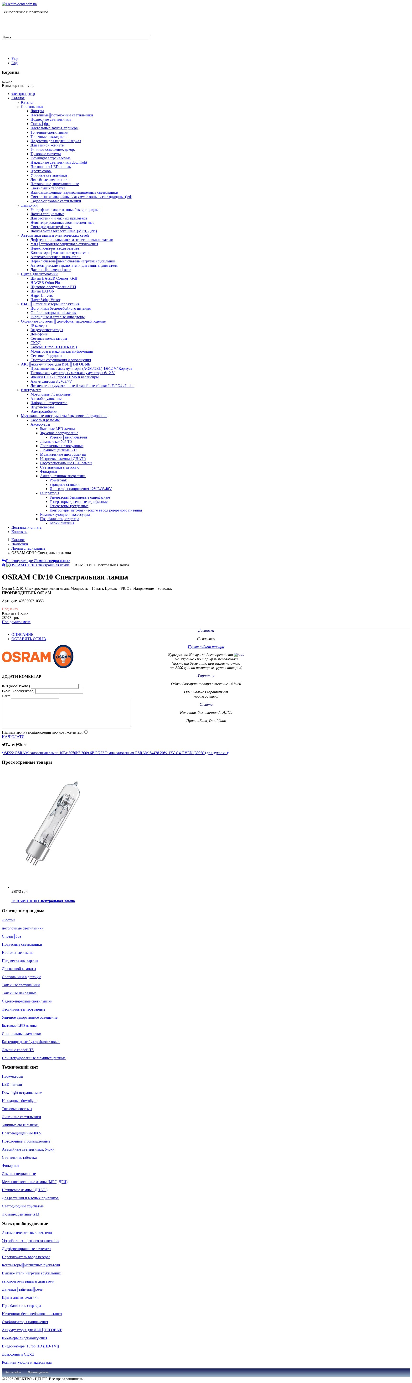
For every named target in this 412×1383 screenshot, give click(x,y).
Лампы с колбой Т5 (56, 441)
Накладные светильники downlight (59, 162)
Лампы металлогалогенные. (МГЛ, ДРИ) (64, 231)
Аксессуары (40, 424)
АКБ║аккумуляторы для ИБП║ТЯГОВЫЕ (55, 364)
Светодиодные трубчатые (51, 227)
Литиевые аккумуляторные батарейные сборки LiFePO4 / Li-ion (82, 386)
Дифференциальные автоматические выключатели (72, 240)
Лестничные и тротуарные (61, 446)
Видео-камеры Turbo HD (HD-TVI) (30, 1346)
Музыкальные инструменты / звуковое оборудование (64, 416)
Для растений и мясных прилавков (59, 218)
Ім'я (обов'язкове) (16, 686)
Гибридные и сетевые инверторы (58, 317)
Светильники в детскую (59, 467)
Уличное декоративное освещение (29, 1017)
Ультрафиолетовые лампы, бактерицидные (65, 210)
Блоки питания (62, 523)
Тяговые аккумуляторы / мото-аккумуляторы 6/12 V (73, 373)
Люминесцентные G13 (58, 450)
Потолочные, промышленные (55, 184)
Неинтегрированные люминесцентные (62, 222)
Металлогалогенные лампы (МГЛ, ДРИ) (34, 1182)
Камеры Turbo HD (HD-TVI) (54, 347)
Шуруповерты (42, 407)
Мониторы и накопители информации (62, 351)
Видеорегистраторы (47, 330)
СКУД (36, 343)
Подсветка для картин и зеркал (56, 141)
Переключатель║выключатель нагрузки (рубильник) (73, 261)
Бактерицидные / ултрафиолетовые (31, 1042)
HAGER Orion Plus (46, 283)
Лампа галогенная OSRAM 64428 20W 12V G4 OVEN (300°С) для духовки (165, 753)
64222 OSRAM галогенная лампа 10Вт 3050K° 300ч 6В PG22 (53, 753)
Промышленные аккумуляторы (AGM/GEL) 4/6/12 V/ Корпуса (81, 368)
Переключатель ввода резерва (55, 248)
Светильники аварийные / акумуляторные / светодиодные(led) (81, 197)
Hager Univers (42, 295)
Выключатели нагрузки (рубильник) (31, 1273)
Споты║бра (40, 124)
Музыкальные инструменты (63, 454)
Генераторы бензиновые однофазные (80, 497)
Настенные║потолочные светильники (62, 115)
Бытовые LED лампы (57, 429)
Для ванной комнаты (48, 145)
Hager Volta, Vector (45, 300)
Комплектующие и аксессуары (65, 514)
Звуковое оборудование (59, 433)
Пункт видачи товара (206, 647)
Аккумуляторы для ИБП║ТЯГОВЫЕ (32, 1330)
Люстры (37, 111)
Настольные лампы (17, 952)
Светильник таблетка (48, 188)
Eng (14, 63)
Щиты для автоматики (39, 274)
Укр (14, 59)
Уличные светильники (49, 175)
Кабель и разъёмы (45, 420)
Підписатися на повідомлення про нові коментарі (42, 732)
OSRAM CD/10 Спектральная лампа (43, 901)
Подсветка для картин (20, 961)
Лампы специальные (47, 214)
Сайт (6, 696)
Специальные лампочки (21, 1034)
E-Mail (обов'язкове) (18, 691)
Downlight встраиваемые (51, 158)
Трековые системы (46, 154)
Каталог (18, 98)
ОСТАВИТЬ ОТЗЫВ (28, 639)
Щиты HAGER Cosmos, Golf (54, 278)
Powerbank (58, 480)
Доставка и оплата (26, 527)
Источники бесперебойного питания (61, 308)
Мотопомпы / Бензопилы (51, 394)
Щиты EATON (43, 291)
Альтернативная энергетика (63, 476)
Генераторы (49, 493)
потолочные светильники (23, 928)
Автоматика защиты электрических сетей (55, 235)
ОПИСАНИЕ (22, 634)
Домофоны (39, 334)
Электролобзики (44, 411)
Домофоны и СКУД (18, 1354)
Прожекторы (41, 171)
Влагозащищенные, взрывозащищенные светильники (74, 192)
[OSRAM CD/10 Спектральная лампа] (38, 565)
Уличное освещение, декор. (53, 149)
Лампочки (29, 205)
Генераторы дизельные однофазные (79, 502)
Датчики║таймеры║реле (51, 270)
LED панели (12, 1084)
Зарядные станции (65, 484)
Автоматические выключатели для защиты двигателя (74, 265)
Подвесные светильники (51, 119)
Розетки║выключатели (68, 437)
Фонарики (48, 472)
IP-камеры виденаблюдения (24, 1338)
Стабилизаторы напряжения (54, 313)
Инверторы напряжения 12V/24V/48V (81, 489)
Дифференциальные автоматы (26, 1249)
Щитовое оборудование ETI (53, 287)
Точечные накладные (48, 137)
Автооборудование (46, 399)
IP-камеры (39, 326)
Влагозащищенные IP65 (21, 1133)
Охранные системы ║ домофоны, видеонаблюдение (63, 321)
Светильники (32, 106)
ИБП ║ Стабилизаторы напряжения (50, 304)
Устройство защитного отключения (30, 1241)
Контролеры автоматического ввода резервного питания (96, 510)
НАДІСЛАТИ (13, 737)
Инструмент (31, 390)
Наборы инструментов (49, 403)
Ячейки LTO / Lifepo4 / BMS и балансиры (65, 377)
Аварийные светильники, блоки (28, 1149)
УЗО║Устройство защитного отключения (64, 244)
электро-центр (23, 94)
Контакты (19, 532)
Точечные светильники (49, 132)
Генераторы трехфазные (69, 506)
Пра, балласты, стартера (59, 519)
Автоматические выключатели (56, 257)
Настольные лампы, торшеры (54, 128)
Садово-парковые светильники (56, 201)
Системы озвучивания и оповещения (61, 360)
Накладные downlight (19, 1101)
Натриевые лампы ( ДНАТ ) (63, 459)
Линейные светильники (50, 179)
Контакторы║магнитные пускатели (60, 253)
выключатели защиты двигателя (28, 1281)
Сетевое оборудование (49, 356)
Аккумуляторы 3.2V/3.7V (51, 381)
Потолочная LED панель (51, 167)
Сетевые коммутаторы (49, 338)
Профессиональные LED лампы (66, 463)
